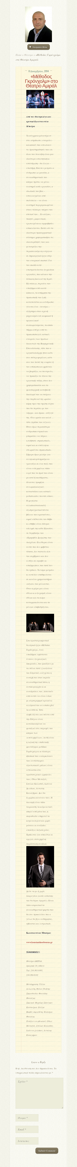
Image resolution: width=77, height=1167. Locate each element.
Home (18, 55)
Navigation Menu (39, 46)
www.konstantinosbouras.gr (39, 942)
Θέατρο (28, 55)
